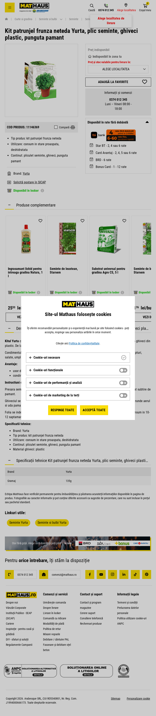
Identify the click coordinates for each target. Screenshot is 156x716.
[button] (44, 357)
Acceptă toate (94, 410)
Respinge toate (62, 410)
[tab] (78, 357)
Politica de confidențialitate (84, 343)
